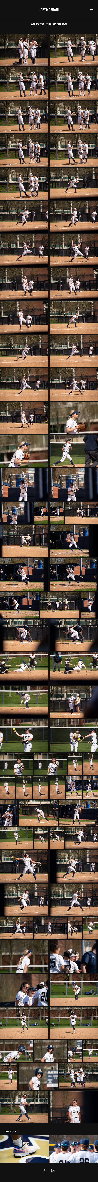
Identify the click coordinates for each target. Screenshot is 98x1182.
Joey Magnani (49, 9)
